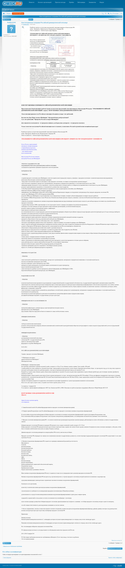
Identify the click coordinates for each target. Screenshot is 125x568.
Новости (31, 2)
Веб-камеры (81, 2)
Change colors (6, 565)
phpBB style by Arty (114, 566)
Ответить (7, 19)
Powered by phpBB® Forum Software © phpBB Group (119, 566)
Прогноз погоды (60, 2)
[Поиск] (102, 13)
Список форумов (7, 557)
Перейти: (105, 548)
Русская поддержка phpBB (15, 565)
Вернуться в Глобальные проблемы (12, 546)
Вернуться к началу (116, 540)
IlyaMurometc (11, 22)
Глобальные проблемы (115, 548)
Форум (102, 2)
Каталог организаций (44, 2)
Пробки (71, 2)
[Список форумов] (4, 13)
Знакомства (92, 2)
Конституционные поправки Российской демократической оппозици (63, 16)
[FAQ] (105, 13)
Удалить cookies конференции (115, 557)
